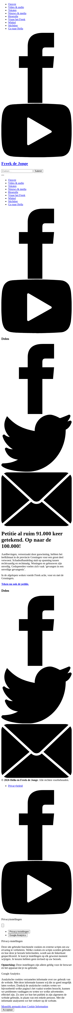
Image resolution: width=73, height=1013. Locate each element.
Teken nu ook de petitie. (15, 584)
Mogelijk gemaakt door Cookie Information (24, 1006)
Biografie (13, 16)
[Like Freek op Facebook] (36, 102)
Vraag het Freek (16, 19)
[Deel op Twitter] (36, 470)
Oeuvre (12, 4)
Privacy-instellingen (19, 931)
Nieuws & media (17, 13)
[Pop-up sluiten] (2, 925)
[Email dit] (36, 525)
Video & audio (16, 7)
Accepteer (8, 1010)
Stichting (13, 25)
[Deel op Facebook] (36, 413)
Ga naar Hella (15, 28)
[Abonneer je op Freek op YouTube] (36, 156)
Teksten (12, 10)
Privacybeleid (15, 785)
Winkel (12, 22)
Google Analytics (18, 935)
